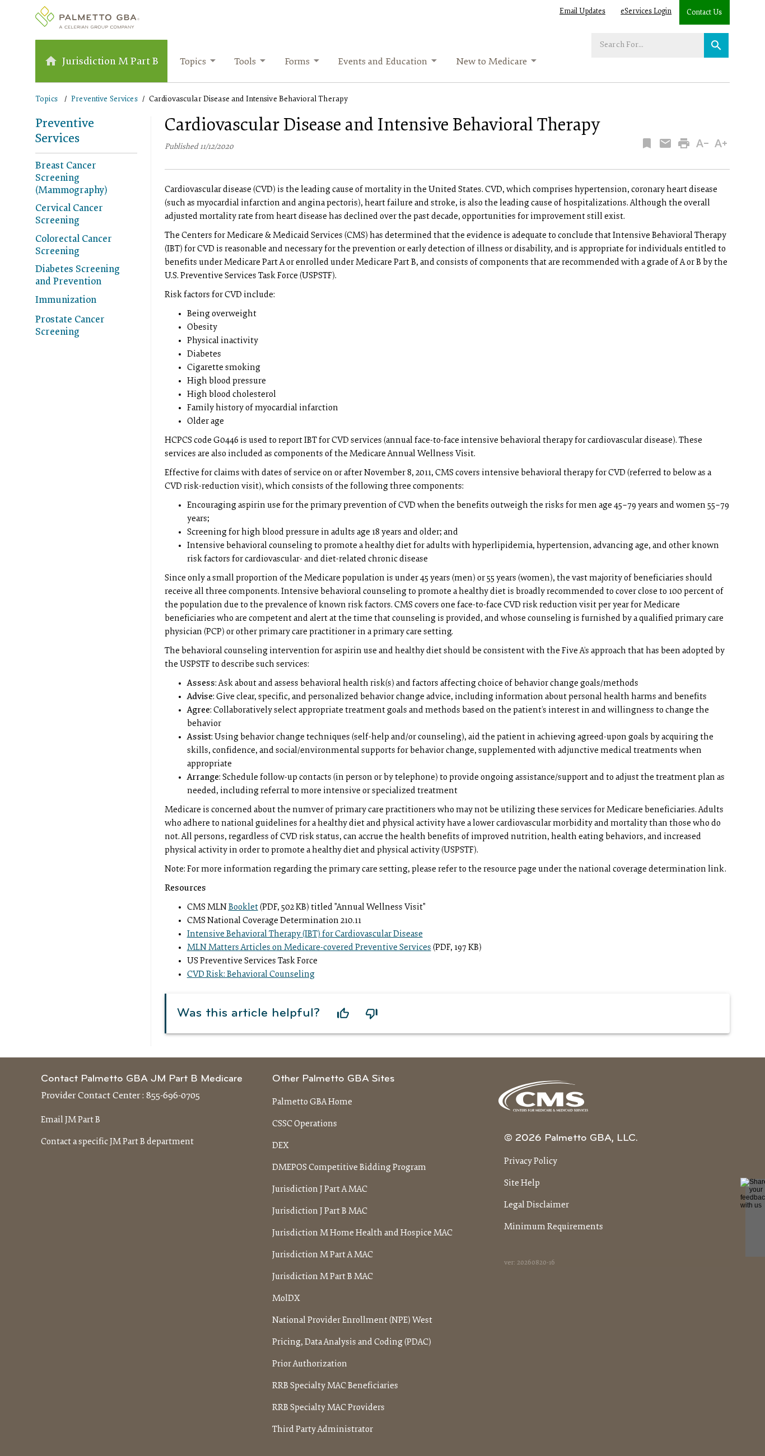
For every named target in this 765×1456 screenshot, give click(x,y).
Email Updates (582, 12)
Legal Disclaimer (536, 1205)
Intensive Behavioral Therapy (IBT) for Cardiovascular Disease (305, 934)
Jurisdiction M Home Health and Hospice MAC (362, 1233)
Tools (245, 62)
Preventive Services (104, 99)
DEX (280, 1145)
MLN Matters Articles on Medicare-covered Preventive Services (309, 947)
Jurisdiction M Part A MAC (322, 1255)
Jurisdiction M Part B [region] (110, 62)
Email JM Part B (70, 1120)
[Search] (716, 45)
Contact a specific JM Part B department (117, 1141)
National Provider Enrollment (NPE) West (352, 1320)
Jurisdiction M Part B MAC (322, 1276)
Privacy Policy (530, 1161)
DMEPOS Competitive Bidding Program (349, 1167)
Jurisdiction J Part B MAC (319, 1211)
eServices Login (646, 12)
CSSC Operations (304, 1124)
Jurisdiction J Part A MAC (319, 1189)
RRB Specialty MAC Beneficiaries (335, 1386)
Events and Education (382, 62)
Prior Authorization (309, 1364)
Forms (297, 62)
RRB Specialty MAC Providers (328, 1407)
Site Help (522, 1183)
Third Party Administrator (322, 1429)
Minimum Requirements (553, 1227)
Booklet (243, 907)
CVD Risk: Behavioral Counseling (251, 974)
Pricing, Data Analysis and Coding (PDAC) (351, 1342)
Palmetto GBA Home (312, 1102)
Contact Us (704, 13)
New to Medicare (491, 62)
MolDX (286, 1298)
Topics (193, 62)
